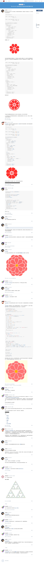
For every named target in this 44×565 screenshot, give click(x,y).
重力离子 (8, 418)
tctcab (7, 218)
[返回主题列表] (1, 1)
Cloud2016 (11, 430)
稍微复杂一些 (22, 252)
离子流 (8, 415)
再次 (19, 123)
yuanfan (7, 282)
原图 (20, 444)
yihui (6, 225)
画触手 (8, 420)
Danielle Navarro (20, 468)
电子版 (12, 528)
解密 (15, 551)
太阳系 (8, 417)
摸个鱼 (6, 244)
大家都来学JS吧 (7, 412)
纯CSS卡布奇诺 (9, 423)
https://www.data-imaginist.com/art (13, 397)
